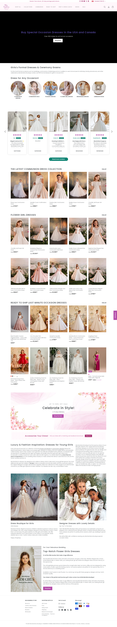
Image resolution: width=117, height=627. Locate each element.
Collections (28, 7)
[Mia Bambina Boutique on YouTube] (65, 610)
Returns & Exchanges (47, 612)
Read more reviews (58, 159)
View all (104, 169)
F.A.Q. (43, 605)
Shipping (44, 609)
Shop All (18, 7)
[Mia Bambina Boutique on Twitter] (68, 610)
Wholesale (28, 612)
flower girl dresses (46, 448)
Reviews (27, 609)
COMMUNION (39, 7)
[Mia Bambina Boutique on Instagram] (59, 610)
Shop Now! (58, 40)
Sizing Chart (45, 607)
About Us (27, 603)
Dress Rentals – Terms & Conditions (48, 614)
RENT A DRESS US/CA (65, 7)
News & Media (29, 607)
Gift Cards (44, 603)
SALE (84, 7)
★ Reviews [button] (115, 315)
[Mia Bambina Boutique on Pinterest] (71, 610)
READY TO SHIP (51, 7)
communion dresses (58, 448)
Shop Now (48, 588)
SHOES (77, 7)
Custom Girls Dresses (30, 605)
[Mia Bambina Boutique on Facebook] (62, 610)
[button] (5, 131)
